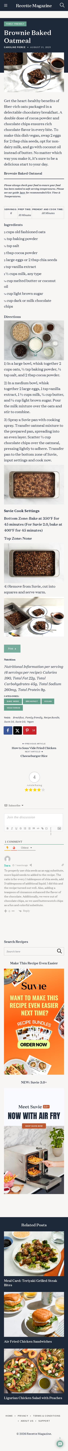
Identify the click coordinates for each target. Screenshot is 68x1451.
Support (44, 1421)
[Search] (62, 5)
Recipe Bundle (51, 717)
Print (10, 648)
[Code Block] (38, 828)
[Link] (42, 828)
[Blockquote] (33, 828)
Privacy (23, 1416)
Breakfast (32, 701)
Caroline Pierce (15, 47)
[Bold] (7, 828)
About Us (27, 1421)
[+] (51, 829)
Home (9, 1416)
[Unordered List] (29, 828)
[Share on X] (18, 730)
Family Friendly (15, 24)
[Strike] (20, 828)
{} (46, 828)
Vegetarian (13, 708)
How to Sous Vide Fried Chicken (34, 747)
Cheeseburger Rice (34, 755)
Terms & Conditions (46, 1416)
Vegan (47, 701)
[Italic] (12, 828)
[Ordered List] (25, 828)
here (22, 192)
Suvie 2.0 (9, 721)
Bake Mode (13, 701)
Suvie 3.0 (20, 721)
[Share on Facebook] (8, 730)
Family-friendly (33, 717)
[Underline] (16, 828)
